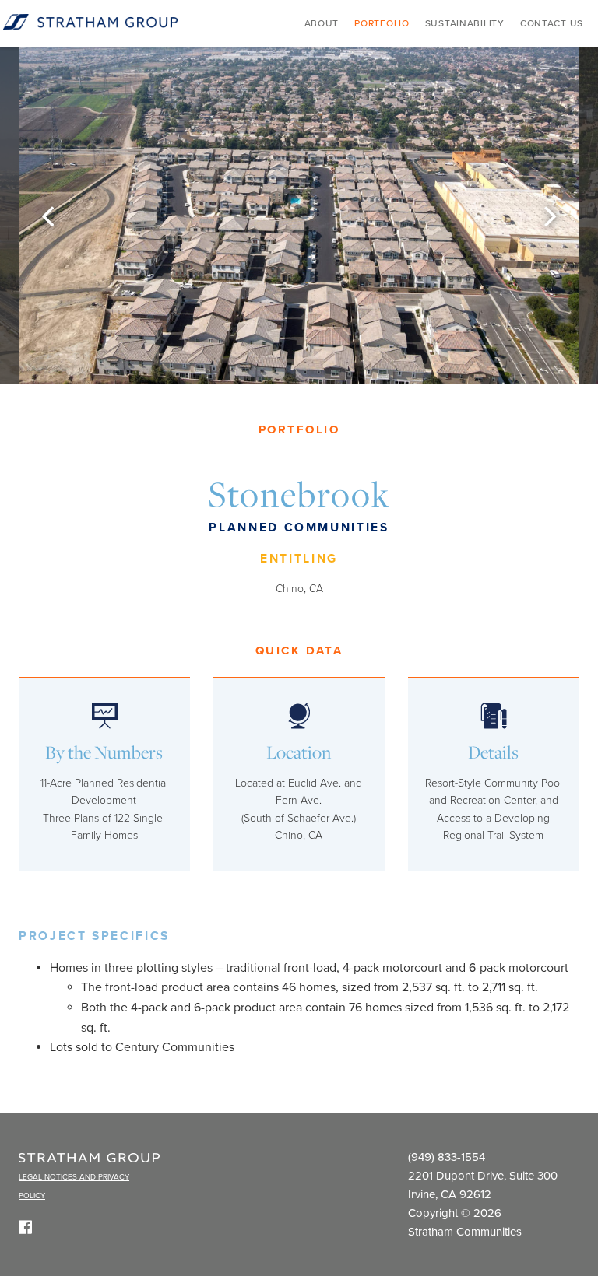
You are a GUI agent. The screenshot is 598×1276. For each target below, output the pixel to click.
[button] (47, 215)
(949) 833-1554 (446, 1157)
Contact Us (551, 23)
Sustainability (465, 23)
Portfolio (381, 23)
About (321, 23)
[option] (299, 215)
